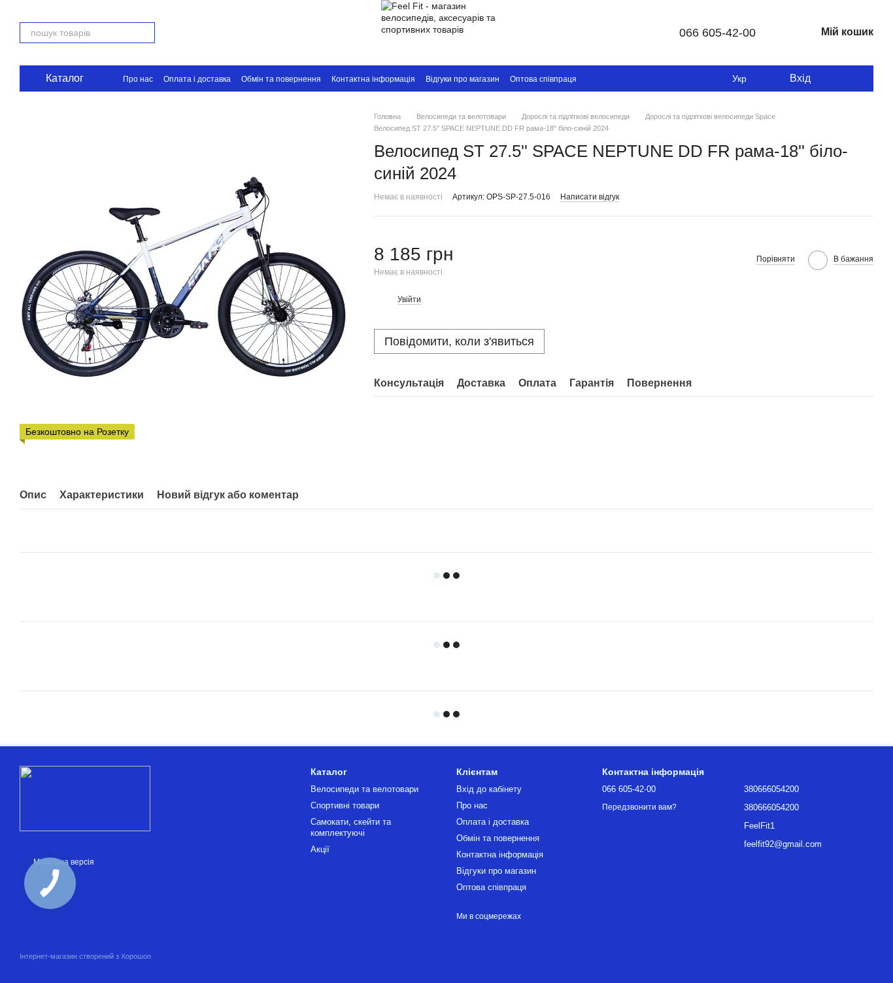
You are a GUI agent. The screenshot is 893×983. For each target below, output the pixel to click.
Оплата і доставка (197, 79)
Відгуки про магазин (462, 79)
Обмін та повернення (281, 79)
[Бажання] (830, 78)
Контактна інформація (373, 79)
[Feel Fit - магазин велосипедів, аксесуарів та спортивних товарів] (85, 797)
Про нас (138, 79)
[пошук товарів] (144, 32)
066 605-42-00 (717, 33)
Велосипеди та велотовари (364, 789)
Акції (320, 849)
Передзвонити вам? (639, 807)
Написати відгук (589, 196)
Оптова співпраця (543, 79)
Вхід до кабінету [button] (489, 789)
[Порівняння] (856, 78)
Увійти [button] (409, 299)
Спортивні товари (345, 805)
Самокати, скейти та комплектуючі (351, 827)
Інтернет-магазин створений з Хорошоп (85, 956)
